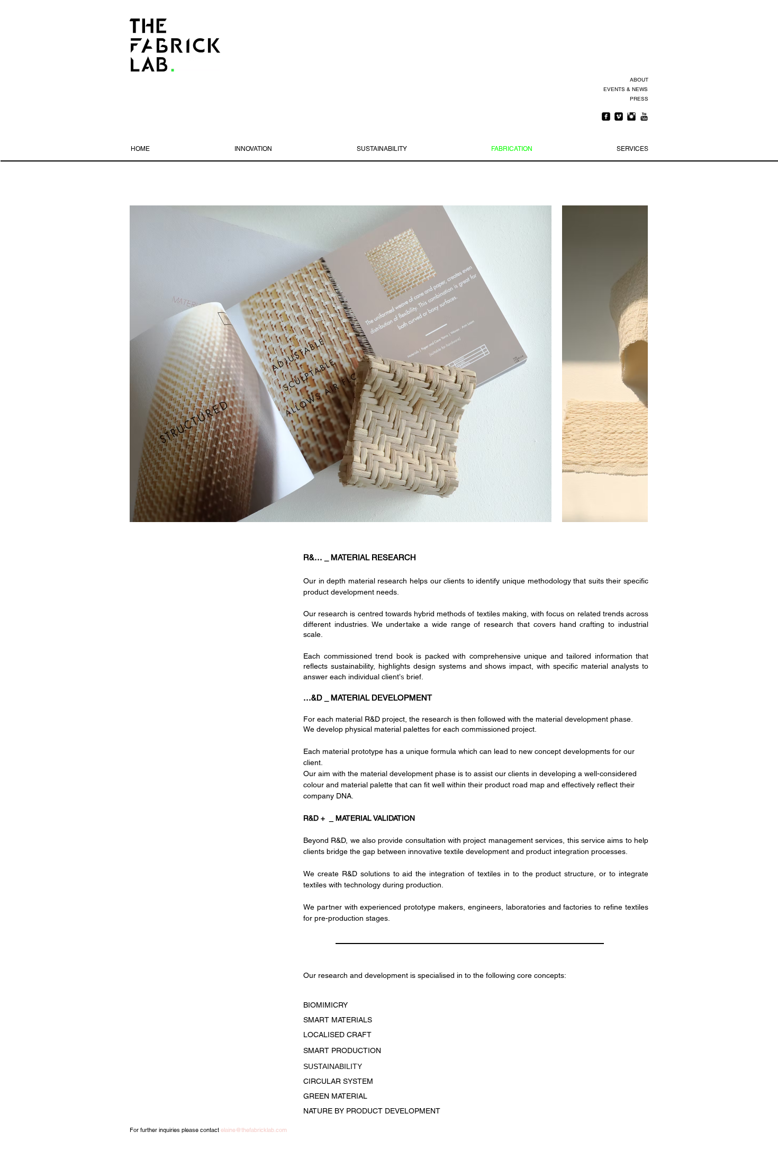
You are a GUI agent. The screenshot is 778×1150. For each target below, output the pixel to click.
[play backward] (143, 363)
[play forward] (634, 363)
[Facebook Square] (606, 116)
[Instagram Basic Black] (631, 116)
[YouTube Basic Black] (644, 116)
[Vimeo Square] (618, 116)
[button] (340, 363)
